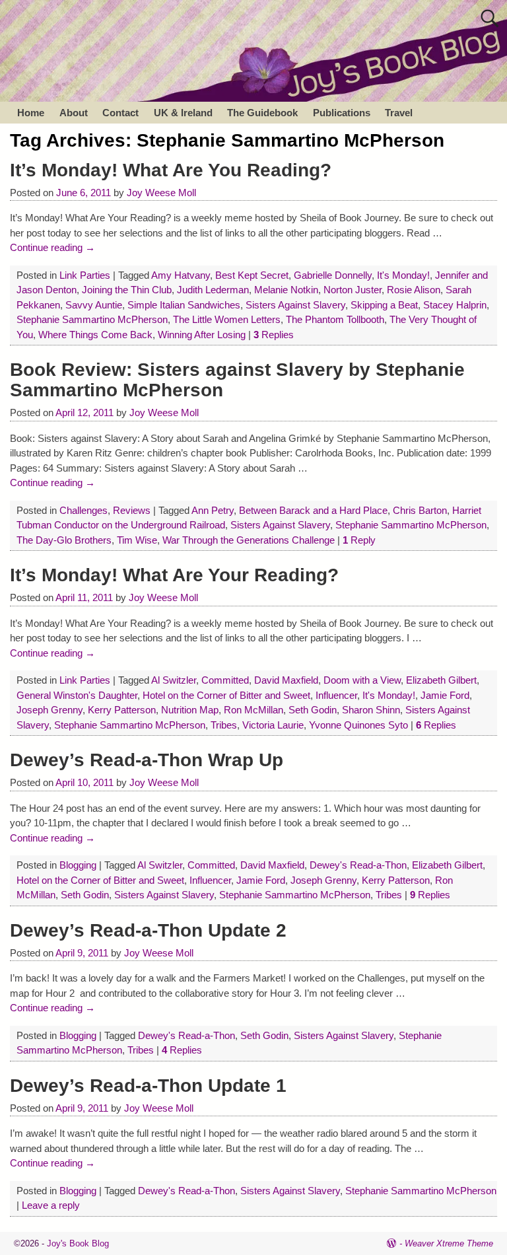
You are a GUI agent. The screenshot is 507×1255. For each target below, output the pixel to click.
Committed (225, 680)
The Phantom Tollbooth (335, 319)
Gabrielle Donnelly (333, 275)
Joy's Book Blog (78, 1243)
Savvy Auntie (93, 304)
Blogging (77, 865)
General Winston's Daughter (77, 695)
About (73, 112)
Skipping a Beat (384, 304)
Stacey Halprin (455, 304)
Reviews (132, 510)
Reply (359, 540)
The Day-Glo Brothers (64, 540)
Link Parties (84, 275)
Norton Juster (352, 289)
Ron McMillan (253, 709)
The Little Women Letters (227, 319)
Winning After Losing (202, 334)
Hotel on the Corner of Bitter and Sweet (226, 695)
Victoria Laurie (273, 725)
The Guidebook (262, 112)
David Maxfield (286, 680)
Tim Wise (137, 540)
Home (30, 112)
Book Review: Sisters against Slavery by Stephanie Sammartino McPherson (237, 379)
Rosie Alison (413, 289)
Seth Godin (312, 709)
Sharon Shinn (371, 709)
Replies (274, 334)
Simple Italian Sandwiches (183, 304)
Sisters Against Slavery (295, 304)
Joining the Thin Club (127, 289)
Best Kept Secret (251, 275)
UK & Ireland (183, 112)
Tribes (224, 725)
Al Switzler (173, 680)
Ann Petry (212, 510)
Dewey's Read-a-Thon (358, 865)
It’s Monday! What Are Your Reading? (174, 575)
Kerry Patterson (122, 709)
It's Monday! (403, 275)
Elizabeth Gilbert (441, 680)
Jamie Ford (445, 695)
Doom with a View (362, 680)
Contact (120, 112)
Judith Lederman (213, 289)
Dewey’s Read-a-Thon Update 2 (148, 930)
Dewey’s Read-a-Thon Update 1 (148, 1085)
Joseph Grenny (50, 709)
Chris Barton (420, 510)
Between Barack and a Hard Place (313, 510)
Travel (399, 112)
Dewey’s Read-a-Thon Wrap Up (146, 760)
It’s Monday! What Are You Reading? (170, 170)
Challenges (83, 510)
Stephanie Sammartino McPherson (92, 319)
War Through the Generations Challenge (248, 540)
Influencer (336, 695)
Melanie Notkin (286, 289)
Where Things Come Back (95, 334)
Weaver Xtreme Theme (449, 1243)
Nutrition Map (190, 709)
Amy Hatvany (180, 275)
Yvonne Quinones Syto (358, 725)
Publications (341, 112)
